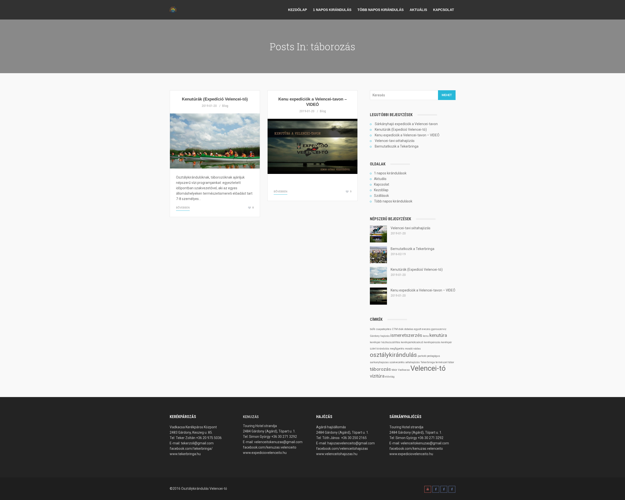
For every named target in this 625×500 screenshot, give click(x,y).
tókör (394, 369)
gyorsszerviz (438, 329)
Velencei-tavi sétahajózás (395, 141)
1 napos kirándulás (332, 10)
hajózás (385, 336)
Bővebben (183, 207)
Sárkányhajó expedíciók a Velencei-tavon (406, 124)
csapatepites (383, 329)
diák (401, 329)
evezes (426, 329)
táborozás (380, 369)
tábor (451, 362)
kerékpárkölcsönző (412, 342)
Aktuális (418, 10)
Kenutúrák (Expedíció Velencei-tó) (215, 99)
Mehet (447, 95)
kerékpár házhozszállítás (385, 342)
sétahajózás (412, 362)
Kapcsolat (443, 10)
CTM (395, 329)
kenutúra (438, 335)
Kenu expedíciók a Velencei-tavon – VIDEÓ (407, 135)
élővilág (390, 376)
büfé (372, 329)
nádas (417, 348)
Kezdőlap (297, 10)
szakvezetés (397, 362)
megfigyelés (397, 348)
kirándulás (382, 348)
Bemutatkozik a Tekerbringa (396, 146)
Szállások (381, 196)
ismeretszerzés (406, 335)
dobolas (408, 329)
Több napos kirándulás (380, 10)
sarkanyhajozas (379, 362)
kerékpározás (432, 342)
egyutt (417, 329)
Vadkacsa (404, 369)
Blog (225, 106)
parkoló (422, 356)
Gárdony (375, 336)
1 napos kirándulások (390, 173)
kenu (426, 336)
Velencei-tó (428, 368)
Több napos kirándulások (393, 201)
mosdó (409, 348)
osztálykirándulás (393, 354)
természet (442, 362)
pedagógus (433, 356)
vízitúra (377, 376)
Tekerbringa (427, 362)
